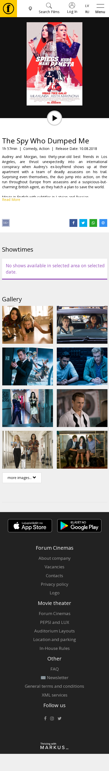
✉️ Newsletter (54, 677)
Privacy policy (54, 584)
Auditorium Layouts (54, 631)
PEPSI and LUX (54, 622)
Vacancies (54, 567)
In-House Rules (55, 648)
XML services (54, 695)
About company (55, 558)
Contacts (54, 575)
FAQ (54, 669)
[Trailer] (54, 118)
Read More (11, 199)
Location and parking (54, 639)
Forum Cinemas (54, 613)
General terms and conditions (54, 686)
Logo (55, 593)
